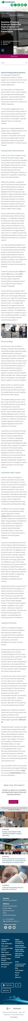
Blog (16, 968)
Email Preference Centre (17, 1014)
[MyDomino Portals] (18, 5)
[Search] (15, 5)
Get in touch (14, 56)
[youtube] (14, 927)
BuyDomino (9, 985)
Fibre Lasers (5, 952)
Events (17, 973)
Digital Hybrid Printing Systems (20, 946)
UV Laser (4, 967)
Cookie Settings (14, 1017)
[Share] (2, 50)
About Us (18, 977)
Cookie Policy (7, 1014)
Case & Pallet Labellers (5, 940)
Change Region (17, 1008)
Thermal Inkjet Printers (6, 959)
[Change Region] (22, 5)
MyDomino (6, 990)
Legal (20, 1012)
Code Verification (6, 943)
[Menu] (25, 5)
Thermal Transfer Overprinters (6, 963)
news (2, 840)
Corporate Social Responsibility (20, 965)
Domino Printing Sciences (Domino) (13, 73)
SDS (18, 985)
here (23, 770)
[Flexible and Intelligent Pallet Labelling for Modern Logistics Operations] (14, 825)
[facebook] (5, 927)
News (17, 975)
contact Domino (15, 773)
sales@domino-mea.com (12, 921)
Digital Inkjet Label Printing (19, 950)
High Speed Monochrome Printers (19, 955)
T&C (24, 1012)
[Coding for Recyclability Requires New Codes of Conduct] (14, 878)
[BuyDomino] (12, 5)
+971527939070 (9, 919)
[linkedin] (10, 927)
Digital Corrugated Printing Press (19, 941)
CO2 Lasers (4, 946)
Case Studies (19, 970)
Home (17, 962)
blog (2, 813)
